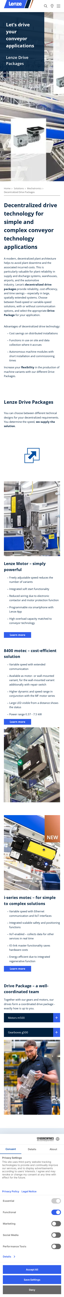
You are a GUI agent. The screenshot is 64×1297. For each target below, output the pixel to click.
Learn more (17, 635)
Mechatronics (34, 188)
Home (7, 188)
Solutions (19, 188)
